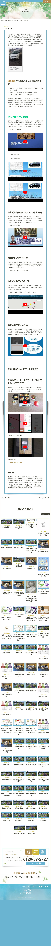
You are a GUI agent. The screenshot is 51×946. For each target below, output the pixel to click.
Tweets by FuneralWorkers (15, 462)
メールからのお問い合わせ (35, 863)
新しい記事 (6, 498)
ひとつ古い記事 (43, 498)
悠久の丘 (12, 81)
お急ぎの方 (47, 1)
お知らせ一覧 (45, 514)
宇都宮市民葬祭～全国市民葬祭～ (25, 890)
